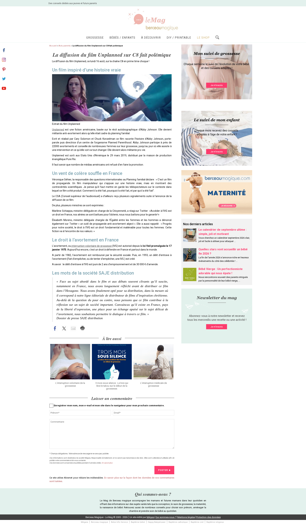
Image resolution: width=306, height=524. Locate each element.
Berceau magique (99, 522)
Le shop (203, 37)
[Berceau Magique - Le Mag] (153, 19)
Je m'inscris (217, 326)
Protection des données (208, 517)
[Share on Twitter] (64, 328)
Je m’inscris (217, 85)
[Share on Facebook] (55, 328)
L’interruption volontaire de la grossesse (70, 384)
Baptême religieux (215, 522)
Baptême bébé (138, 522)
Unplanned (58, 129)
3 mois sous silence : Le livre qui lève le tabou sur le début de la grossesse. (111, 386)
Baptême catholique (178, 522)
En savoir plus (107, 463)
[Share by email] (73, 328)
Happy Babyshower (157, 522)
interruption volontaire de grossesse (91, 245)
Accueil (53, 46)
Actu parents (64, 46)
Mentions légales (186, 517)
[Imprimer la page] (82, 328)
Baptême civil (197, 522)
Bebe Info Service (119, 522)
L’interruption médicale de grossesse (153, 384)
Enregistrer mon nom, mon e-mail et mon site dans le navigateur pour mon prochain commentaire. (109, 405)
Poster (163, 470)
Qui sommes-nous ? (166, 517)
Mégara (150, 517)
